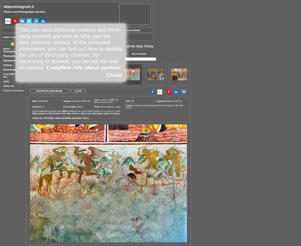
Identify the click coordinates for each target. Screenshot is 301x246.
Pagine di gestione (13, 90)
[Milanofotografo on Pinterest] (15, 23)
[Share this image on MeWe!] (160, 94)
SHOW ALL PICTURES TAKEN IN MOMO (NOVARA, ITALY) (60, 118)
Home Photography (10, 50)
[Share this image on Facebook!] (151, 94)
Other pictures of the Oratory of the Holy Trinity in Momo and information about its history (76, 113)
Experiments (10, 69)
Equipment (9, 60)
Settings (7, 65)
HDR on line (68, 111)
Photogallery (10, 56)
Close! (114, 75)
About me (8, 86)
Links (6, 81)
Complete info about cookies (83, 67)
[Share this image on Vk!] (184, 94)
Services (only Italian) (128, 30)
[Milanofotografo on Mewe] (8, 23)
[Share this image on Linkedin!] (176, 94)
